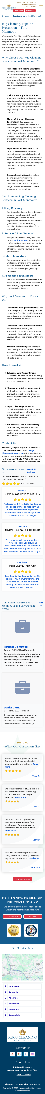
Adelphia (13, 992)
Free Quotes (30, 10)
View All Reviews (22, 879)
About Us (9, 1084)
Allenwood (14, 1009)
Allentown (14, 1003)
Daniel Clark (12, 707)
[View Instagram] (32, 1054)
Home (7, 16)
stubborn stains (20, 240)
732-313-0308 (18, 10)
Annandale (14, 1015)
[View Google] (19, 1054)
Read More (20, 797)
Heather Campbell (16, 646)
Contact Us (33, 916)
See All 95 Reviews (31, 471)
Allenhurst (14, 998)
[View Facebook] (26, 1054)
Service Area (19, 16)
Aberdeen (14, 986)
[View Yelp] (12, 1054)
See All (41, 604)
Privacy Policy (21, 1084)
